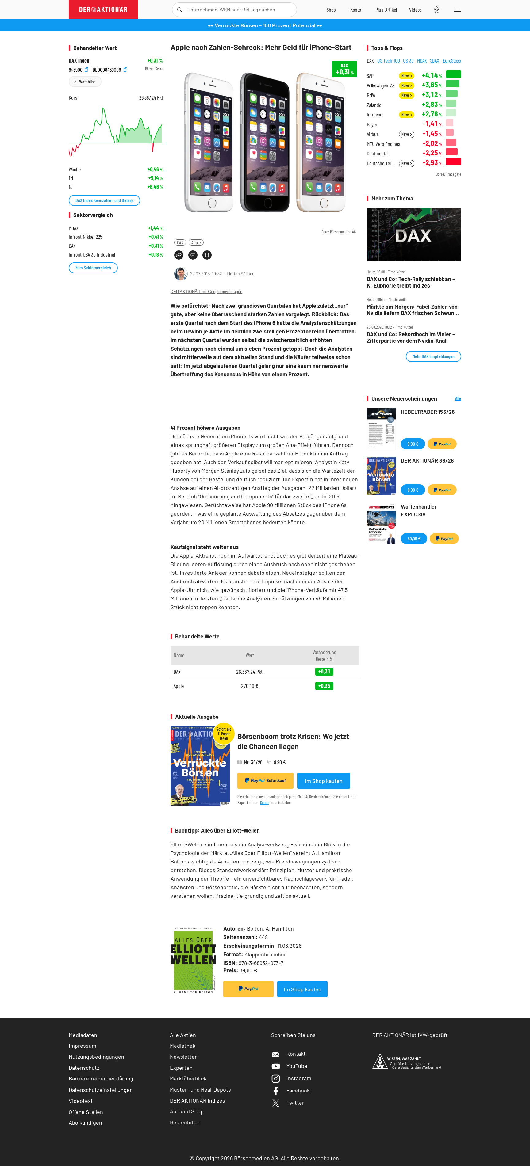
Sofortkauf (276, 780)
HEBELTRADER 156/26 (428, 411)
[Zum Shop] (331, 9)
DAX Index (79, 60)
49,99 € (414, 538)
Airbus (373, 134)
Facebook (298, 1090)
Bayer (372, 124)
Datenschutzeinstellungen (101, 1089)
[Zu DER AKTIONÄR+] (386, 9)
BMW (371, 95)
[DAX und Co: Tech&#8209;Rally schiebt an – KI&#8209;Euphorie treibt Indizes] (414, 234)
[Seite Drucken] (193, 255)
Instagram (298, 1078)
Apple (196, 242)
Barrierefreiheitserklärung (101, 1078)
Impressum (82, 1045)
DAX (180, 242)
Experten (181, 1067)
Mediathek (182, 1045)
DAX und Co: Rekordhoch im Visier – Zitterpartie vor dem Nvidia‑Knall (411, 337)
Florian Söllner (240, 273)
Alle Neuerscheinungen (450, 398)
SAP (370, 76)
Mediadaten (83, 1034)
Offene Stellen (86, 1111)
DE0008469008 (107, 68)
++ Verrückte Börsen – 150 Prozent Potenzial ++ (265, 25)
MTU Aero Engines (383, 144)
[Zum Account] (355, 9)
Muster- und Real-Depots (200, 1089)
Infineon (374, 114)
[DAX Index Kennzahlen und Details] (116, 131)
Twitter (295, 1102)
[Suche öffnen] (179, 9)
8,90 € (413, 490)
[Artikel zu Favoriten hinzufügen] (207, 255)
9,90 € (413, 444)
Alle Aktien (183, 1034)
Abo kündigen (85, 1122)
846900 (76, 68)
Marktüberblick (188, 1078)
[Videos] (415, 9)
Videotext (81, 1100)
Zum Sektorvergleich (93, 267)
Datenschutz (84, 1067)
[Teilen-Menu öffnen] (178, 255)
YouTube (296, 1065)
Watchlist (87, 81)
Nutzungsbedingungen (96, 1056)
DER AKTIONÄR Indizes (197, 1100)
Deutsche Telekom (381, 163)
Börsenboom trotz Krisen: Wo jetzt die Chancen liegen (293, 741)
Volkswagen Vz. (381, 85)
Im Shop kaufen (324, 780)
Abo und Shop (187, 1111)
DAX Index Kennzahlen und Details (104, 200)
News (405, 75)
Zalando (374, 105)
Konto (264, 802)
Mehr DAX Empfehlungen (434, 356)
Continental (377, 153)
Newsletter (183, 1056)
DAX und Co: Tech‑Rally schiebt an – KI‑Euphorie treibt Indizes (411, 282)
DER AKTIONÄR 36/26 (427, 460)
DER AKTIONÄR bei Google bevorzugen (206, 291)
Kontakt (296, 1053)
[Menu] (456, 9)
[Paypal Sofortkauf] (248, 989)
